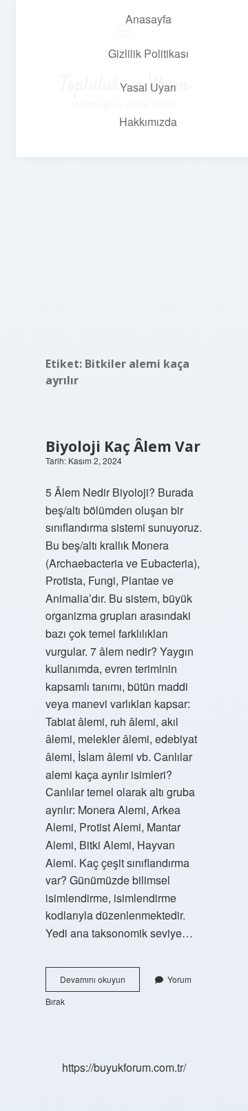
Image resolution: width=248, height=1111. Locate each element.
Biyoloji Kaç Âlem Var (122, 446)
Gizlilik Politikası (148, 53)
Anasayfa (148, 19)
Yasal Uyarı (148, 87)
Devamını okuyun (100, 982)
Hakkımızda (148, 121)
